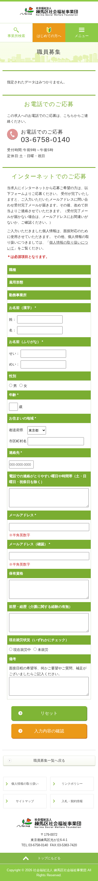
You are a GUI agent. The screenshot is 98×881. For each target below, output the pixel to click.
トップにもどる (49, 858)
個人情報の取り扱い (24, 783)
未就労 (42, 650)
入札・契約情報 (72, 801)
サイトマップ (25, 801)
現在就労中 (21, 650)
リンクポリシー (72, 783)
